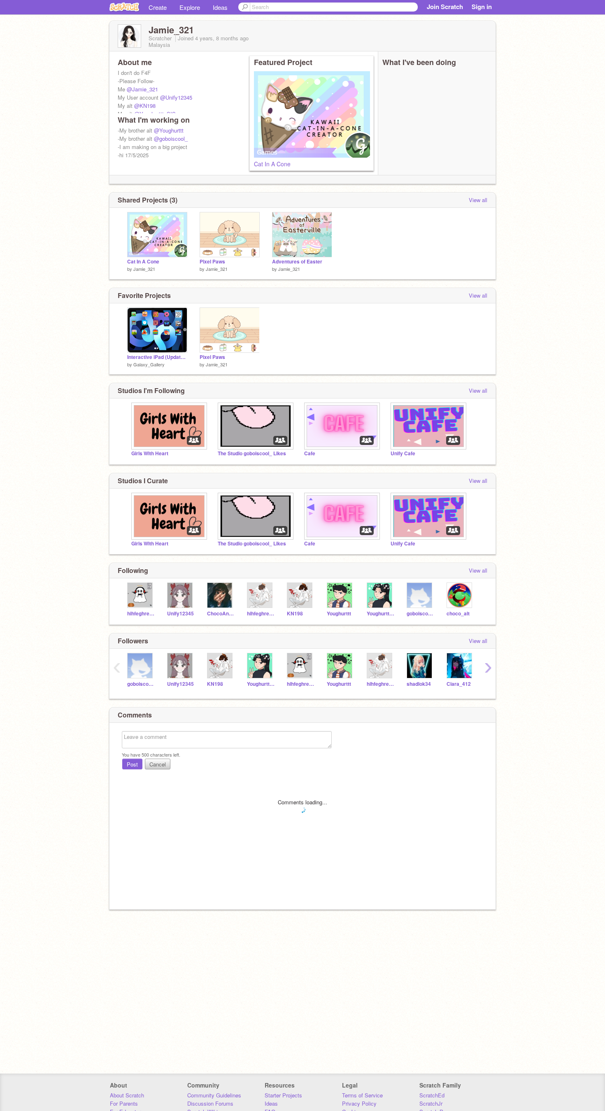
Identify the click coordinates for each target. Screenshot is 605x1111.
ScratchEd (431, 1095)
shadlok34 (419, 683)
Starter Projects (283, 1095)
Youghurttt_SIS (380, 613)
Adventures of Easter (297, 261)
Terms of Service (362, 1095)
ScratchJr (430, 1103)
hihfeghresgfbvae (141, 613)
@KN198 (145, 105)
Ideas (220, 7)
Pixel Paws (212, 261)
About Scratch (127, 1095)
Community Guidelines (214, 1095)
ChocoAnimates (221, 613)
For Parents (124, 1103)
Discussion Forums (210, 1103)
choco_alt (458, 613)
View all (478, 200)
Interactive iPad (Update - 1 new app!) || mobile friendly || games (157, 357)
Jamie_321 (144, 269)
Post (132, 764)
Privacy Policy (359, 1103)
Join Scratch (445, 6)
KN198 (295, 613)
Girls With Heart (149, 453)
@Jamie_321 (142, 89)
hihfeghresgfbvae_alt (261, 613)
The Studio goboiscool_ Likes (252, 453)
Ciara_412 (459, 683)
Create (158, 7)
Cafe (309, 453)
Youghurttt (339, 613)
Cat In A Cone (272, 164)
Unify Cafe (403, 453)
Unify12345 (180, 613)
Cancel (157, 764)
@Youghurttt (169, 130)
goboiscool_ (420, 613)
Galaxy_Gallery (149, 364)
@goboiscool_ (171, 138)
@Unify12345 (176, 97)
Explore (189, 7)
